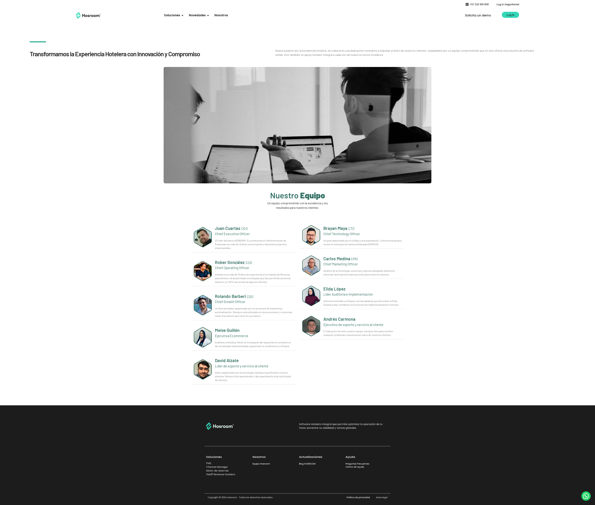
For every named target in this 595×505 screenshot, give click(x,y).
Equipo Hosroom (261, 463)
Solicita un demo (478, 15)
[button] (586, 496)
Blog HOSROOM (307, 463)
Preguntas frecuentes (357, 463)
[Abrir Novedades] (208, 15)
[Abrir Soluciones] (182, 15)
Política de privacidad (358, 497)
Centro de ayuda (355, 466)
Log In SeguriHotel (508, 4)
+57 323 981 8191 (479, 4)
